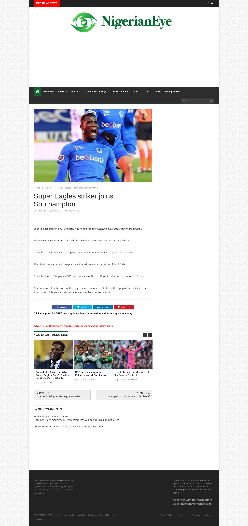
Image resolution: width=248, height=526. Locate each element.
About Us (62, 91)
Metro (148, 91)
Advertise (48, 91)
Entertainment (121, 91)
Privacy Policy (166, 515)
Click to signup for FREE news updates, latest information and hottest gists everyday (83, 313)
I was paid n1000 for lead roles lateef (129, 396)
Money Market (173, 91)
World (158, 91)
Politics (75, 91)
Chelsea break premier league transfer (58, 396)
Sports (137, 91)
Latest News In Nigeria (96, 91)
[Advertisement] (124, 63)
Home (37, 187)
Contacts (196, 515)
